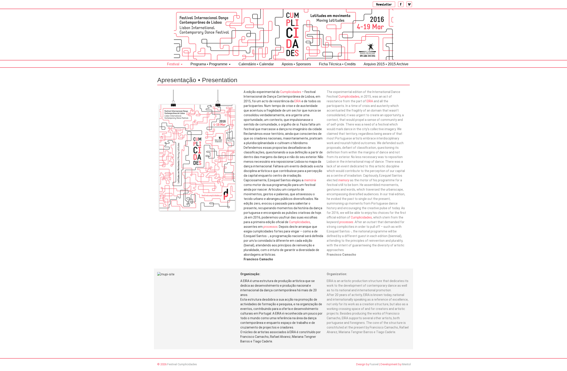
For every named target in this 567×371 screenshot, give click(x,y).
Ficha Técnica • (337, 64)
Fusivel (374, 364)
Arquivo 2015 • (386, 64)
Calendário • (256, 64)
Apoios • (296, 64)
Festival (173, 64)
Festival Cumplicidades (182, 364)
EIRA (297, 101)
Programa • (208, 64)
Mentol (406, 364)
